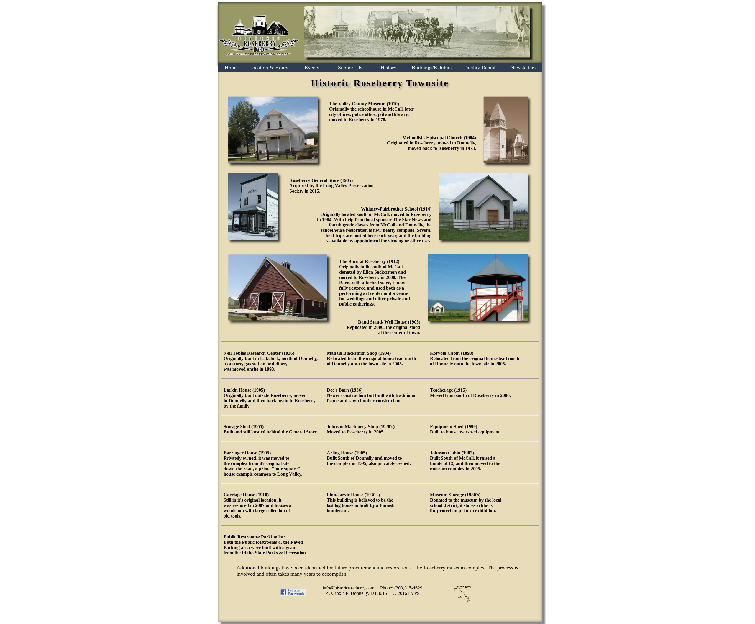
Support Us (350, 67)
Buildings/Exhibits (432, 67)
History (388, 67)
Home (231, 67)
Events (312, 67)
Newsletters (523, 67)
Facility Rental (479, 67)
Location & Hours (268, 67)
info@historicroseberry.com (348, 587)
